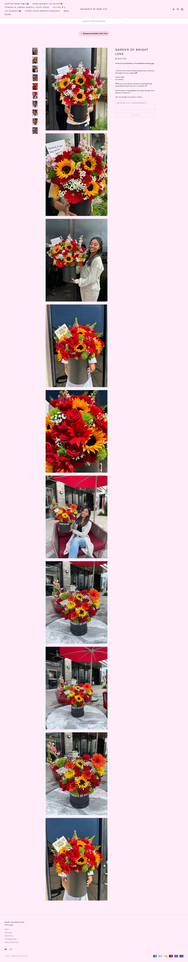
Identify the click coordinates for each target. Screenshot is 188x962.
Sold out (135, 115)
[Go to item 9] (35, 121)
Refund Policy (9, 936)
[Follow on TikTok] (11, 949)
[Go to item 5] (35, 86)
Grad (66, 11)
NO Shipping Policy (11, 939)
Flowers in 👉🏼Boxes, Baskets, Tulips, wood (27, 7)
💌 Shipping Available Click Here (94, 33)
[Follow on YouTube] (6, 949)
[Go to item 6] (35, 95)
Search (7, 929)
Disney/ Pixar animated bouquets (42, 11)
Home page (8, 933)
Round (8, 15)
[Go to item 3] (35, 69)
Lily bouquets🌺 (13, 11)
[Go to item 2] (35, 60)
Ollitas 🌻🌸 (59, 7)
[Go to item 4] (35, 77)
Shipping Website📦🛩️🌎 (17, 4)
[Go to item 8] (35, 113)
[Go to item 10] (35, 130)
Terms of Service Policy (12, 942)
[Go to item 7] (35, 104)
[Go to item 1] (35, 51)
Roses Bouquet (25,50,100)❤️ (47, 4)
